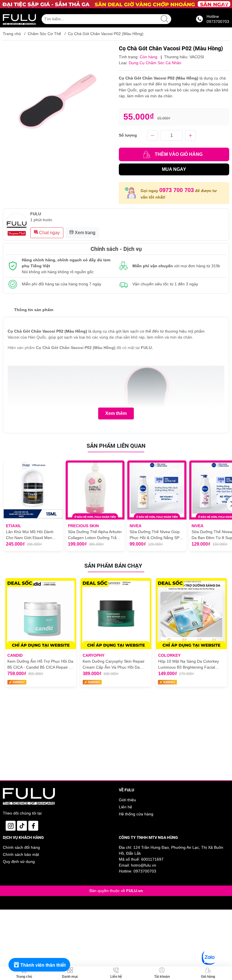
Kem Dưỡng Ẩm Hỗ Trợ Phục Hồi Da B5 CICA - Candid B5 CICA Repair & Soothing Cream (40, 664)
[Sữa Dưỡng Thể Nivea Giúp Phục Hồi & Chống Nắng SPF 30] (156, 490)
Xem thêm (116, 413)
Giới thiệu (127, 800)
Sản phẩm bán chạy (113, 565)
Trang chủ (12, 33)
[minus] (152, 135)
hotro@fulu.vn (143, 865)
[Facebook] (33, 826)
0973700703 (145, 871)
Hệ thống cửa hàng (136, 814)
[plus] (190, 135)
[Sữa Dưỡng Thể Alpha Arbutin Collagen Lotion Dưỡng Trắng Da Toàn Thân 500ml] (95, 490)
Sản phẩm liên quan (116, 445)
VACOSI (197, 57)
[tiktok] (22, 826)
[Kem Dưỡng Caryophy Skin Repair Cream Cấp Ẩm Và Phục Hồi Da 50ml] (115, 613)
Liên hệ (125, 807)
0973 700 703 (176, 190)
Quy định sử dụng (19, 861)
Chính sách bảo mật (21, 854)
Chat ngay (49, 232)
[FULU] (19, 18)
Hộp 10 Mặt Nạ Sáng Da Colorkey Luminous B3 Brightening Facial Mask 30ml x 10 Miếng (188, 664)
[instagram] (11, 826)
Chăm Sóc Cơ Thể (44, 33)
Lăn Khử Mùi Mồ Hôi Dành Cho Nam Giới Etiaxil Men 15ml (29, 535)
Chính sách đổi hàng (21, 847)
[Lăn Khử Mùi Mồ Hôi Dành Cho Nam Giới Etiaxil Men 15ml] (33, 490)
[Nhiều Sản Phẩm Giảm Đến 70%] (116, 4)
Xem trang (84, 232)
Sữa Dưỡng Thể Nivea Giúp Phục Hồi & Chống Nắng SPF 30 (156, 535)
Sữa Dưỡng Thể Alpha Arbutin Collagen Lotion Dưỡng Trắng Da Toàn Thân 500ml (95, 535)
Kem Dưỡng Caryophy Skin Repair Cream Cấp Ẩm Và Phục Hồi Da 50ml (114, 664)
